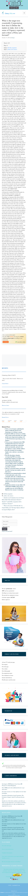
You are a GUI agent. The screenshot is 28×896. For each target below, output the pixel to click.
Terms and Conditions (11, 895)
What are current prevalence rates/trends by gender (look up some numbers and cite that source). (15, 470)
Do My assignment (12, 47)
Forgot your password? (7, 531)
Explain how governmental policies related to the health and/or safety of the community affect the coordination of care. (15, 475)
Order (16, 7)
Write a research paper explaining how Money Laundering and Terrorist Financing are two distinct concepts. (14, 430)
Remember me (6, 526)
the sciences (14, 49)
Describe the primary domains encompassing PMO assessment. (13, 456)
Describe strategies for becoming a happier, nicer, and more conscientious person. (14, 451)
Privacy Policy (17, 895)
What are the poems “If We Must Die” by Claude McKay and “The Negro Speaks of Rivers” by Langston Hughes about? (13, 507)
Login (12, 7)
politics (9, 49)
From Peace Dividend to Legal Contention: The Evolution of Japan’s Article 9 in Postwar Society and (13, 797)
